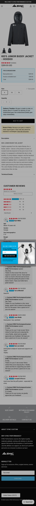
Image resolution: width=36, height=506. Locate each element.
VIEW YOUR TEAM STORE (9, 255)
